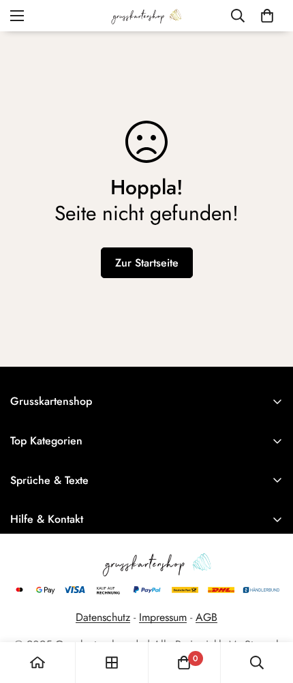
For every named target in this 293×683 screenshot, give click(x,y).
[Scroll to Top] (268, 610)
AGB (206, 617)
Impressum (163, 617)
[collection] (112, 662)
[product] (37, 662)
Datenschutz (103, 617)
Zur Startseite (147, 263)
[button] (267, 15)
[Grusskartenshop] (146, 15)
